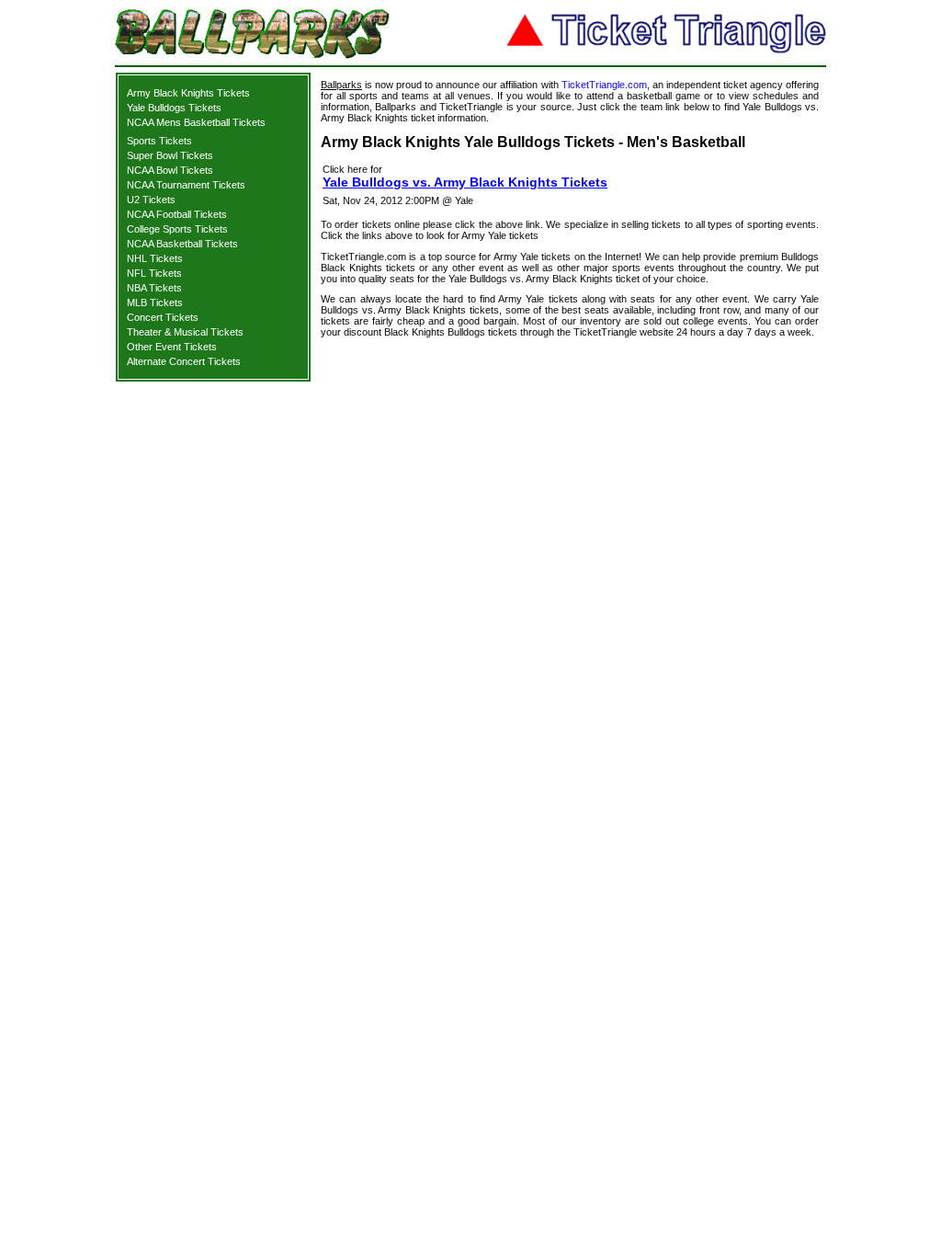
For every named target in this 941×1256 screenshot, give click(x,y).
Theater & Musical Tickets (185, 331)
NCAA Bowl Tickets (170, 170)
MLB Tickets (155, 302)
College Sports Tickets (177, 228)
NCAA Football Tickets (177, 214)
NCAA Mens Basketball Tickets (196, 122)
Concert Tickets (162, 317)
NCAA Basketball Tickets (182, 243)
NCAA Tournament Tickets (186, 184)
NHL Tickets (155, 258)
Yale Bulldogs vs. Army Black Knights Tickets (465, 182)
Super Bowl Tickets (170, 155)
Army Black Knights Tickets (188, 92)
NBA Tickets (154, 287)
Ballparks (341, 84)
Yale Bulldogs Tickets (174, 107)
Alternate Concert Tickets (184, 361)
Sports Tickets (159, 140)
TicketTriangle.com (604, 84)
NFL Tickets (154, 273)
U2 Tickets (151, 199)
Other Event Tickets (172, 346)
